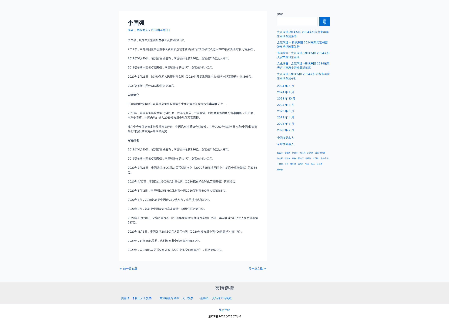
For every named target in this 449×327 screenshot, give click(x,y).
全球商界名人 (431, 7)
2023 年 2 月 (285, 130)
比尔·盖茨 (324, 158)
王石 (287, 164)
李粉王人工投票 (142, 298)
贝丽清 (125, 298)
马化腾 (319, 164)
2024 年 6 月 (285, 86)
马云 (313, 164)
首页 (392, 7)
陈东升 (301, 164)
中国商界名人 (409, 7)
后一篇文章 (257, 268)
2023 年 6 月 (285, 111)
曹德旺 (301, 158)
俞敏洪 (287, 153)
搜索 (280, 14)
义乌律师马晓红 (222, 298)
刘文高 (303, 153)
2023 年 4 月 (285, 117)
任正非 (280, 153)
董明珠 (293, 164)
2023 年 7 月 (285, 104)
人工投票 (187, 298)
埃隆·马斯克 (320, 153)
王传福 (280, 164)
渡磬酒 (204, 298)
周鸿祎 (310, 153)
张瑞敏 (287, 158)
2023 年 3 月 (285, 123)
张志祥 (280, 158)
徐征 (294, 158)
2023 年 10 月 (286, 98)
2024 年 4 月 (285, 92)
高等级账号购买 (169, 298)
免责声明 (224, 310)
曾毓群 (308, 158)
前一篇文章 (128, 268)
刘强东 (295, 153)
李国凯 (316, 158)
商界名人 (15, 7)
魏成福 (280, 169)
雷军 (307, 164)
